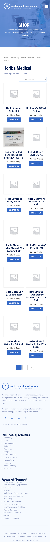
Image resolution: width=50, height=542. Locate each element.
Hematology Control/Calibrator (22, 58)
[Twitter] (12, 418)
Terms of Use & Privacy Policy (14, 424)
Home (5, 58)
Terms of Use (32, 540)
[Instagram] (25, 418)
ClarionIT (23, 533)
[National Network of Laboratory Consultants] (20, 6)
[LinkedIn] (18, 418)
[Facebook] (5, 418)
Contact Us (14, 120)
